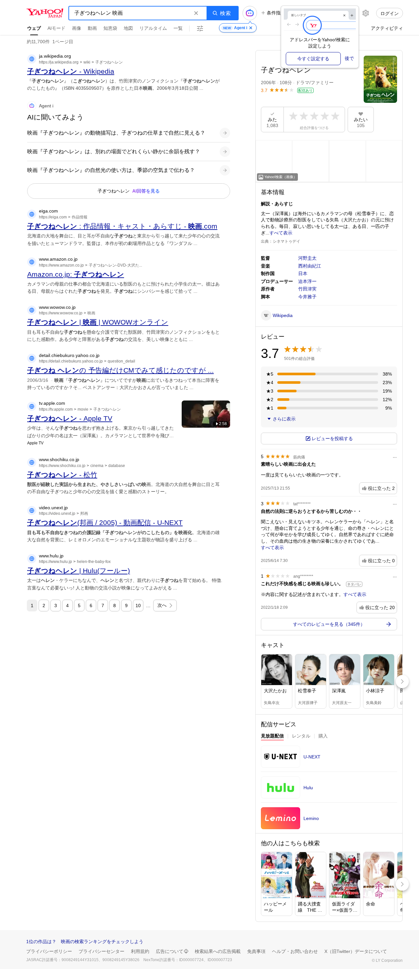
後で (349, 58)
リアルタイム (153, 28)
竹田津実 (307, 288)
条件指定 (276, 12)
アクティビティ (387, 28)
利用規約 (140, 951)
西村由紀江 (309, 266)
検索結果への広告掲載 (218, 951)
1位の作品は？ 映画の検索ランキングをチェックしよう (84, 941)
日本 (302, 273)
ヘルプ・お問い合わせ (295, 951)
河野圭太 (307, 258)
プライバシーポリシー (49, 951)
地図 (128, 28)
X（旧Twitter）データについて (355, 951)
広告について (169, 951)
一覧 (178, 28)
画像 (76, 28)
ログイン (389, 13)
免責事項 (256, 951)
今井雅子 (307, 296)
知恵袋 (110, 28)
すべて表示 (280, 232)
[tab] (272, 736)
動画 (92, 28)
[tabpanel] (329, 789)
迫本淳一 (307, 281)
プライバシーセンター (101, 951)
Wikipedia (283, 315)
